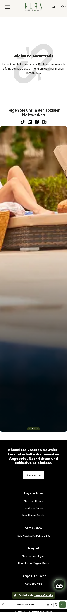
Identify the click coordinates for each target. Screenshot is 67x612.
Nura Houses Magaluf (33, 556)
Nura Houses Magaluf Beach (33, 563)
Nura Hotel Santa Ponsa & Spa (33, 535)
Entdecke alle (36, 595)
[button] (62, 604)
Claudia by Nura (33, 583)
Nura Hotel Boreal (33, 501)
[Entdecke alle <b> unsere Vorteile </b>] (15, 595)
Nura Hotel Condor (34, 508)
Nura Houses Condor (33, 515)
